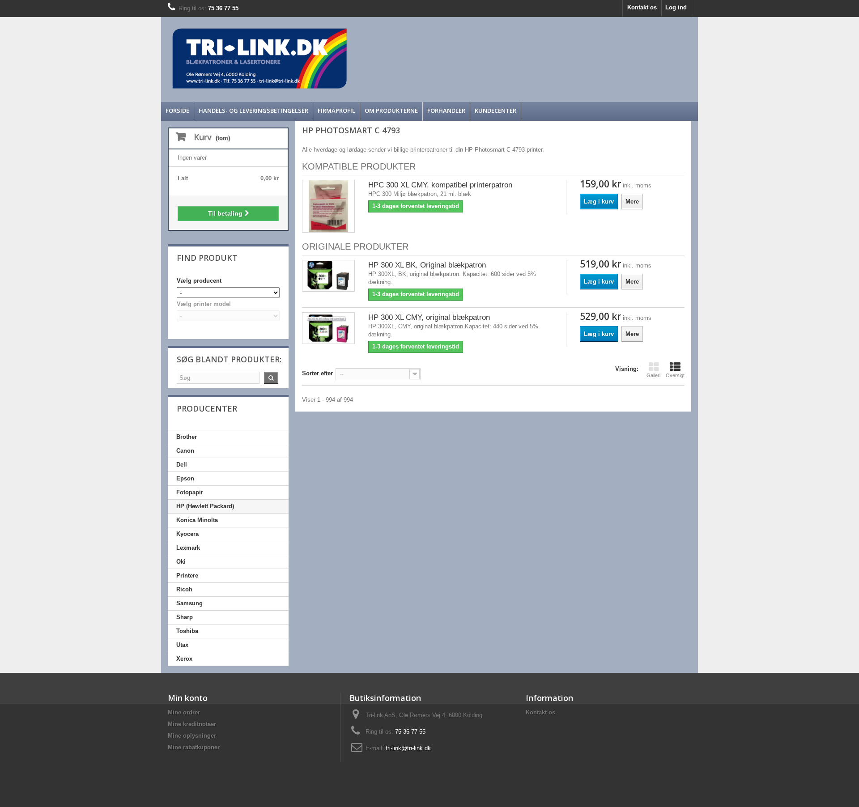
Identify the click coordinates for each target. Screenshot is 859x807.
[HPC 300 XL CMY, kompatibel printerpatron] (328, 206)
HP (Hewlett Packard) (205, 506)
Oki (181, 561)
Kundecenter (495, 110)
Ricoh (184, 589)
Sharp (184, 617)
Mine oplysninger (192, 735)
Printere (187, 575)
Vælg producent (199, 280)
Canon (185, 450)
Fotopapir (189, 492)
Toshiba (187, 631)
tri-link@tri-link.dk (408, 748)
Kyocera (187, 534)
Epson (185, 478)
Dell (181, 464)
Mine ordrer (184, 712)
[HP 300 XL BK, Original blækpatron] (328, 275)
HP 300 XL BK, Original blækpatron (427, 265)
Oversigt (675, 375)
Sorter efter (317, 373)
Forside (177, 110)
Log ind (676, 7)
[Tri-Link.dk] (362, 58)
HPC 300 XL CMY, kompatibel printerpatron (440, 185)
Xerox (184, 658)
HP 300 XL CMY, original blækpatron (429, 317)
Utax (182, 644)
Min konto (188, 697)
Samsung (189, 603)
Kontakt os (642, 7)
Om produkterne (391, 110)
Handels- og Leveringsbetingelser (253, 110)
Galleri (653, 375)
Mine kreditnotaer (192, 724)
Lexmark (188, 547)
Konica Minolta (197, 520)
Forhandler (446, 110)
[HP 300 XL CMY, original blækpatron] (328, 328)
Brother (186, 436)
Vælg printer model (204, 304)
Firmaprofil (336, 110)
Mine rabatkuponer (194, 747)
